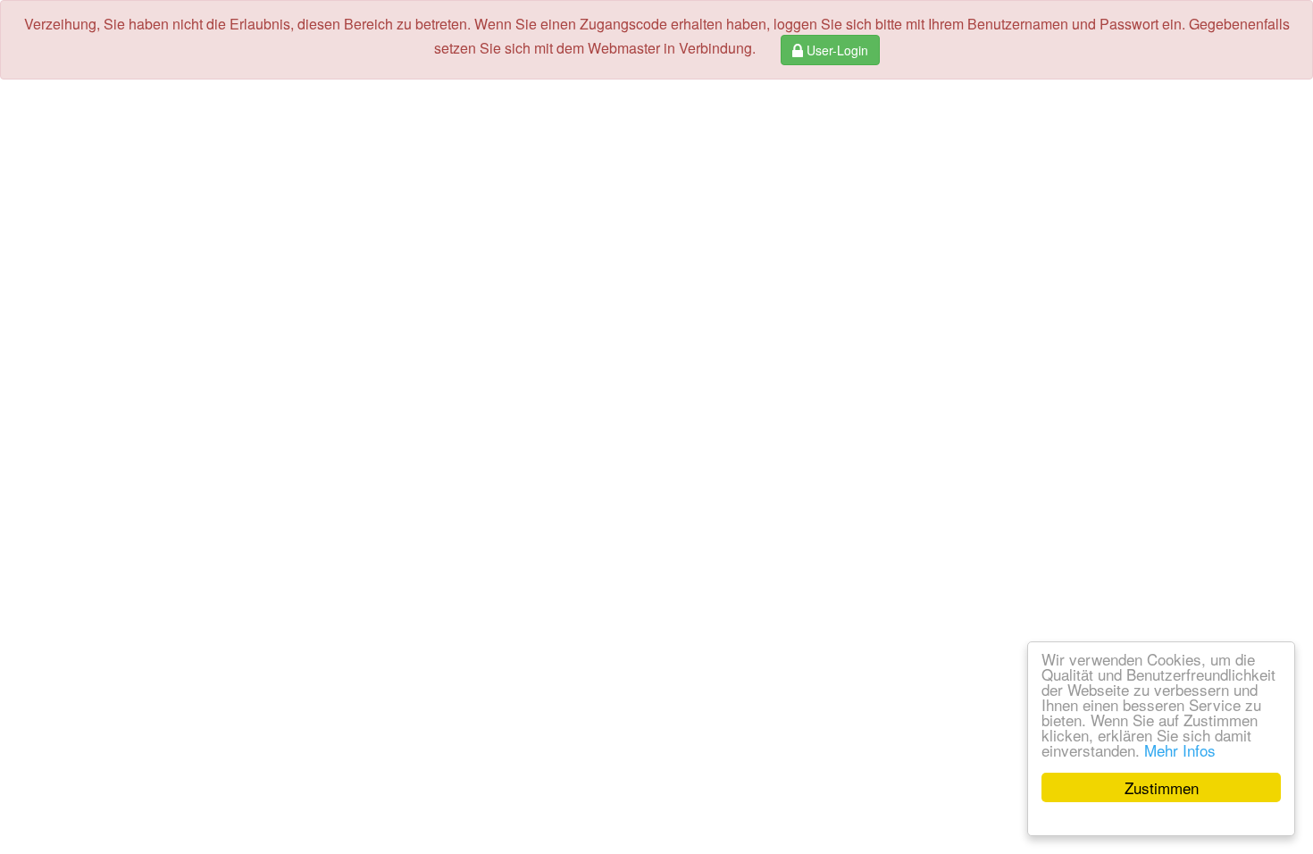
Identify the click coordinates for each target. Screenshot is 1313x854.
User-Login (835, 50)
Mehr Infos (1180, 750)
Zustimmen (1162, 787)
